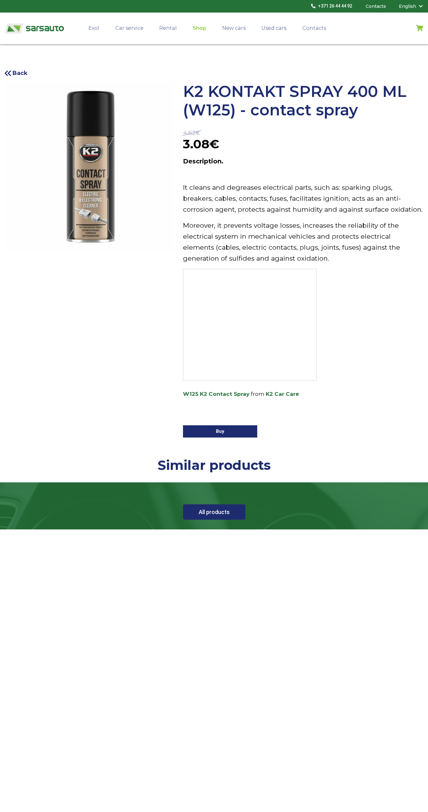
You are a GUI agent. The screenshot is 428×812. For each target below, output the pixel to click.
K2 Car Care (282, 394)
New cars (234, 28)
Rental (168, 28)
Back (20, 73)
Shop (199, 28)
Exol (93, 28)
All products (214, 512)
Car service (129, 28)
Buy (220, 431)
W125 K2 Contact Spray (216, 394)
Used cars (273, 28)
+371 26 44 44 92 (334, 5)
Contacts (314, 28)
